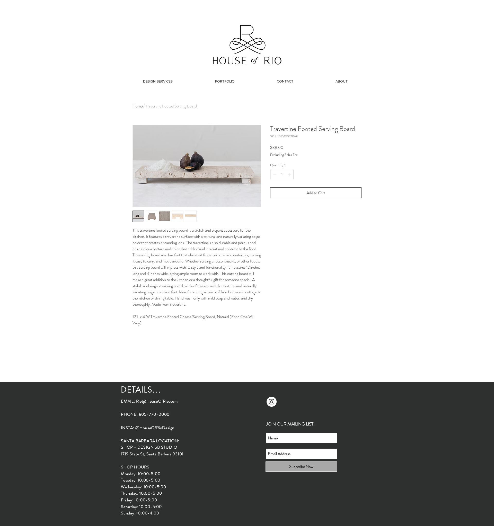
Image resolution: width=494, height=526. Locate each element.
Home (138, 106)
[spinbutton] (282, 174)
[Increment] (290, 174)
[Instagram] (272, 402)
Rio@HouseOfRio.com (157, 401)
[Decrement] (274, 174)
